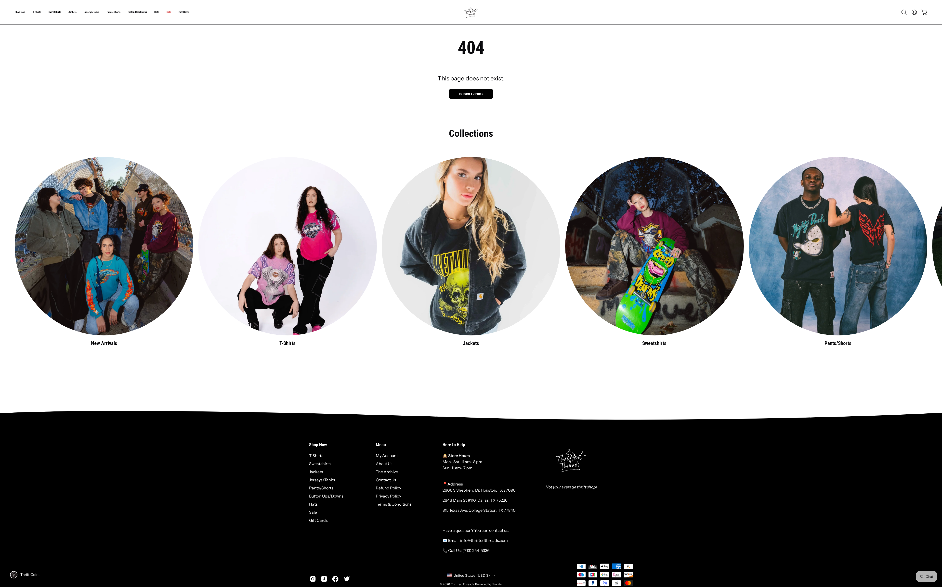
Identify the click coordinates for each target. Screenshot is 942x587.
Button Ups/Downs (326, 496)
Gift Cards (318, 520)
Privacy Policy (388, 496)
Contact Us (386, 479)
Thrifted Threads (462, 584)
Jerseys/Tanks (322, 479)
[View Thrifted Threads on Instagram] (312, 579)
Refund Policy (388, 487)
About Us (384, 463)
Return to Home (471, 94)
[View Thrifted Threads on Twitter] (346, 579)
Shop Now (318, 444)
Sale (313, 512)
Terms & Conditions (394, 504)
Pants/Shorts (321, 487)
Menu (381, 444)
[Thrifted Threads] (471, 12)
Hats (313, 504)
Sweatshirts (320, 463)
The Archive (387, 471)
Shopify (496, 584)
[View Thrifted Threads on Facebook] (335, 579)
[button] (20, 12)
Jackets (316, 471)
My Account (387, 455)
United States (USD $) (472, 575)
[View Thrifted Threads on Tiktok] (324, 579)
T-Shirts (316, 455)
